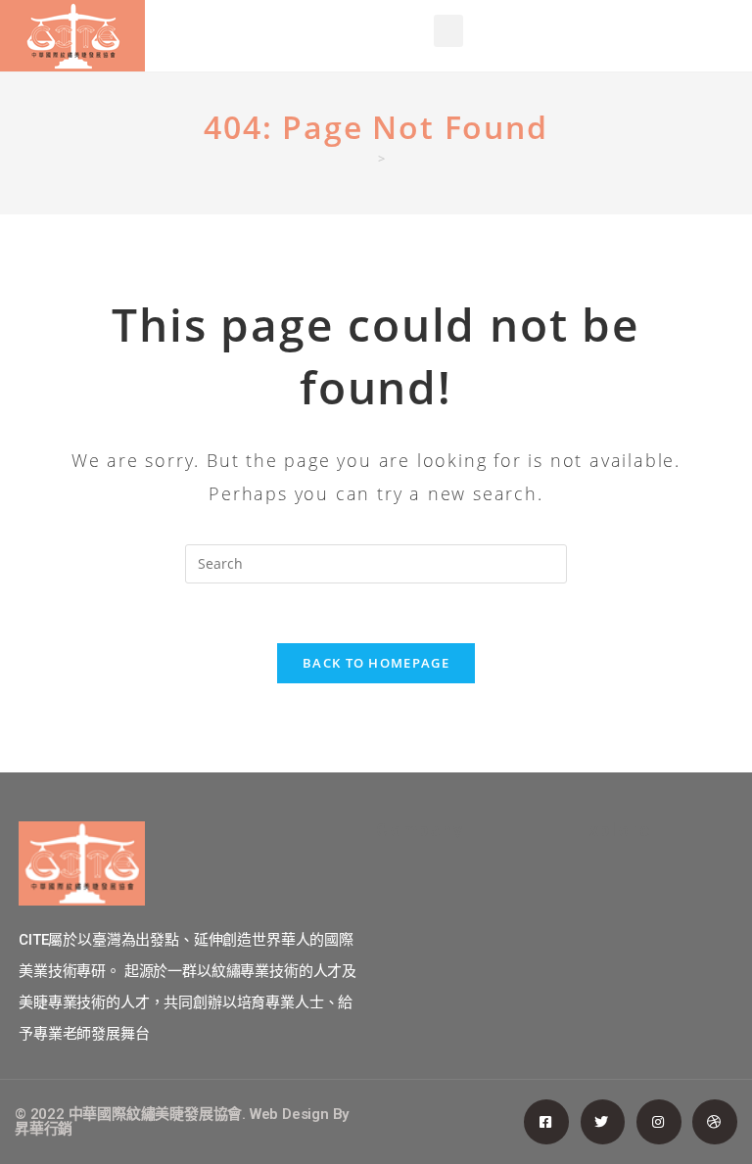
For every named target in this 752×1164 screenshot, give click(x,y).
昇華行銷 (43, 1129)
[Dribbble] (714, 1121)
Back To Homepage (376, 663)
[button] (448, 31)
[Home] (366, 158)
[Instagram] (659, 1121)
